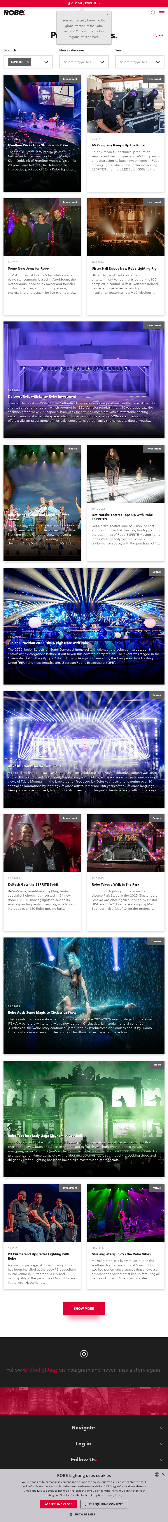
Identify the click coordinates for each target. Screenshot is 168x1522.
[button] (28, 62)
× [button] (163, 1474)
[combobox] (32, 62)
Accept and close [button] (58, 1504)
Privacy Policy (114, 1495)
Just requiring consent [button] (104, 1504)
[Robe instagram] (84, 1353)
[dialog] (84, 1495)
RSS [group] (160, 35)
